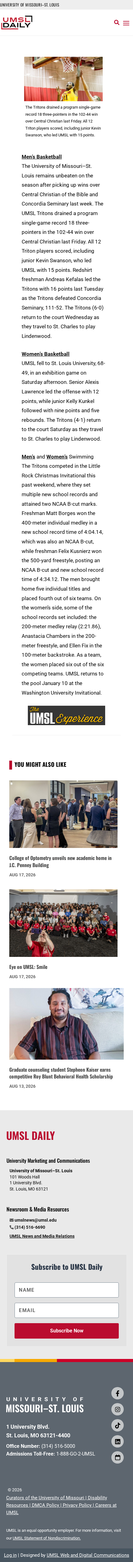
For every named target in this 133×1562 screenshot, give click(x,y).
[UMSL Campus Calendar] (117, 1457)
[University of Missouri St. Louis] (45, 1410)
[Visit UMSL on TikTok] (117, 1425)
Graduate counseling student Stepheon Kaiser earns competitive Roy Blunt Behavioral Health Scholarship (61, 1073)
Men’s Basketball (42, 157)
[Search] (116, 22)
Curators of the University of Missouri (45, 1498)
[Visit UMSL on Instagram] (117, 1409)
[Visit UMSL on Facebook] (117, 1393)
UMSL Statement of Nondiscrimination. (47, 1538)
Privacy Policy (77, 1505)
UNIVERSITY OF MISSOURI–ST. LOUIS (29, 5)
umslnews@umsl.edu (36, 1220)
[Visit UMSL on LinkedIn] (117, 1441)
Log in (10, 1555)
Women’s (57, 457)
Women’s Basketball (46, 354)
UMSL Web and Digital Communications (88, 1555)
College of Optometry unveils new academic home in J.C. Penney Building (60, 861)
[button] (126, 23)
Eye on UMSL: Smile (28, 966)
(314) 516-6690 (30, 1227)
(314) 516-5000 (58, 1446)
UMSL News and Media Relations (42, 1236)
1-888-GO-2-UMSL (75, 1454)
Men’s (28, 457)
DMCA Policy (45, 1505)
